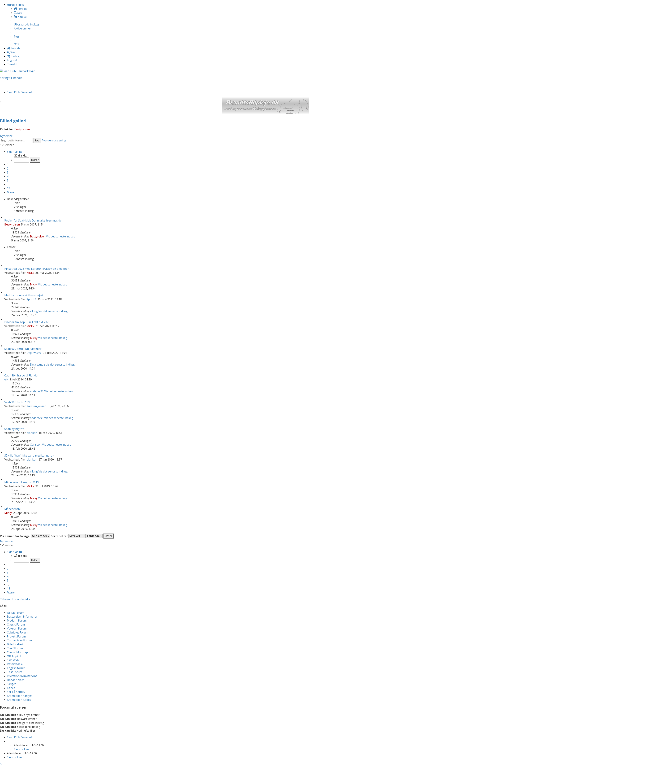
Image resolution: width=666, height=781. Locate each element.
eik (6, 379)
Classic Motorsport (19, 652)
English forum (16, 668)
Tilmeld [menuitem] (11, 64)
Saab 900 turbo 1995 (17, 402)
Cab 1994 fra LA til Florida (20, 375)
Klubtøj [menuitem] (22, 17)
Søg (37, 140)
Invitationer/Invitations (22, 676)
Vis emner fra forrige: (15, 536)
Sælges (11, 684)
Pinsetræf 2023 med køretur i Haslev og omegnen (36, 269)
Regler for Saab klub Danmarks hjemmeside (33, 220)
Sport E (31, 299)
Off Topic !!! (14, 656)
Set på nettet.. (16, 692)
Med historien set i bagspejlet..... (25, 295)
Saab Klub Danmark (20, 737)
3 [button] (7, 172)
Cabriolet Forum (17, 632)
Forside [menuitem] (22, 9)
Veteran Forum (17, 628)
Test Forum (14, 672)
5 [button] (7, 180)
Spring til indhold (11, 78)
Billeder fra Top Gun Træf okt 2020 (27, 322)
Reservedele (15, 664)
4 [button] (7, 176)
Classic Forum (16, 624)
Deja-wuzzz (34, 353)
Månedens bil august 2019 (21, 482)
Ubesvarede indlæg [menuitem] (26, 24)
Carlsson (35, 444)
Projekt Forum (16, 636)
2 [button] (7, 168)
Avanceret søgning (54, 140)
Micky (30, 273)
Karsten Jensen (36, 406)
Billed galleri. (14, 121)
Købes (11, 688)
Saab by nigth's (14, 429)
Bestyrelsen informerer (22, 616)
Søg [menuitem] (19, 13)
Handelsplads (15, 680)
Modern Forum (17, 620)
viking (34, 311)
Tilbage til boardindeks (15, 599)
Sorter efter (60, 536)
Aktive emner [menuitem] (22, 28)
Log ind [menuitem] (12, 60)
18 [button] (8, 188)
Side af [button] (14, 152)
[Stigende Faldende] (94, 536)
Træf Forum (15, 648)
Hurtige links (15, 5)
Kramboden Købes (19, 700)
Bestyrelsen (22, 129)
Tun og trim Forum (19, 640)
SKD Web (13, 660)
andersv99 (37, 391)
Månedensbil (12, 509)
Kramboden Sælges (19, 696)
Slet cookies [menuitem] (21, 749)
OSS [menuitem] (16, 44)
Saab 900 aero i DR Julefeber (22, 349)
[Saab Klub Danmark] (18, 71)
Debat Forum (15, 613)
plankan (32, 433)
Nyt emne (6, 136)
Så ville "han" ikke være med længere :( (29, 455)
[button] (11, 192)
